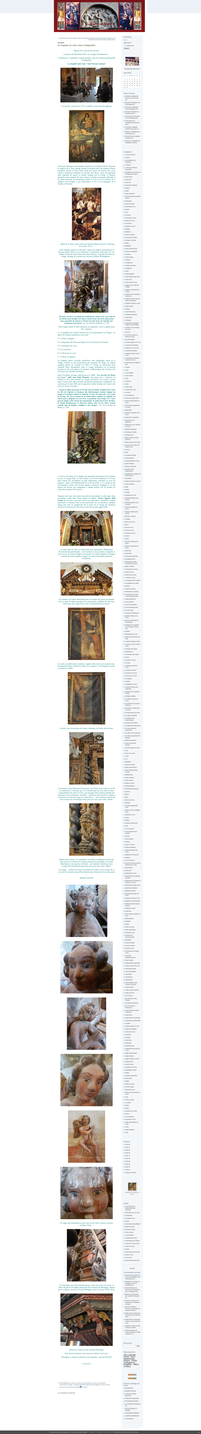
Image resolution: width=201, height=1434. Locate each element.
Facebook (84, 1387)
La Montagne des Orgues (132, 1240)
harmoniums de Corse (131, 569)
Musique (127, 803)
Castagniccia (129, 262)
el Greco (127, 449)
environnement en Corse (132, 461)
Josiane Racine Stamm (131, 1275)
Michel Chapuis (129, 777)
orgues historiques (130, 847)
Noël (126, 826)
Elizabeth (128, 1281)
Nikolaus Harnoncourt (131, 823)
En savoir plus (135, 1432)
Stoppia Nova (129, 1061)
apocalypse (128, 201)
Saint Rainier (129, 980)
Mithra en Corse (129, 783)
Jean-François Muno (131, 604)
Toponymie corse (130, 1089)
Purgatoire (128, 940)
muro (132, 1357)
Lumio (127, 756)
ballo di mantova (130, 234)
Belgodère (128, 246)
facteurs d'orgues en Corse (132, 481)
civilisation (128, 320)
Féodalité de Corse (130, 495)
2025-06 (127, 1164)
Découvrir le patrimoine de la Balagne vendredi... (132, 1302)
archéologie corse (130, 206)
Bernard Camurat (130, 1229)
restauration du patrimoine (132, 963)
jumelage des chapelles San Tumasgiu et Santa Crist (132, 626)
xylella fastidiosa (130, 1129)
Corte (126, 378)
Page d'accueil (111, 38)
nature (127, 817)
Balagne (127, 229)
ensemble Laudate (130, 455)
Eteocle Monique (130, 1288)
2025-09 (127, 1158)
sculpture (127, 1023)
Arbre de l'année (130, 204)
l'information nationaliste (132, 1398)
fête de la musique (130, 516)
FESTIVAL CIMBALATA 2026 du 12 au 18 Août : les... (132, 98)
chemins (127, 309)
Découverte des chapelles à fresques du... (132, 1296)
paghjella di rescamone (132, 854)
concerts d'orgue (130, 339)
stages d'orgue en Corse (132, 1059)
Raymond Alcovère (130, 1391)
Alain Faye (128, 179)
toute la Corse (129, 1254)
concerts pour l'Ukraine (131, 345)
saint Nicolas (129, 977)
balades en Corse (130, 226)
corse (126, 370)
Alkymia (127, 188)
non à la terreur (129, 829)
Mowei (127, 794)
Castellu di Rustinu (130, 265)
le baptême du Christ (131, 684)
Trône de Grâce (129, 1100)
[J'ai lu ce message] (199, 1432)
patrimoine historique (131, 888)
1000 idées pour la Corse (132, 1212)
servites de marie (105, 1384)
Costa (127, 384)
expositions (128, 478)
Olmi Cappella (129, 839)
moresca (127, 791)
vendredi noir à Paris (131, 1111)
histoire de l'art (129, 572)
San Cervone (129, 995)
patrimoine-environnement (132, 901)
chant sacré (128, 279)
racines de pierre (130, 945)
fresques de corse (130, 533)
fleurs (126, 524)
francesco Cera (129, 530)
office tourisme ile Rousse (132, 1252)
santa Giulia (128, 1015)
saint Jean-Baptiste (130, 971)
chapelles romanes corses (132, 303)
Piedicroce (128, 911)
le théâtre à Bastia (130, 696)
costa (134, 1360)
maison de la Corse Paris (132, 1243)
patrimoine (128, 870)
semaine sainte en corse (132, 1026)
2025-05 (127, 1167)
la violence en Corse (131, 673)
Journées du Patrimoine (132, 613)
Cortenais (128, 381)
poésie (127, 924)
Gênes (127, 539)
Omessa (127, 841)
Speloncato (128, 1040)
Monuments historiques (132, 789)
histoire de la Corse (130, 575)
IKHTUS (127, 586)
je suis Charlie (129, 602)
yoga (126, 1132)
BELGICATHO (129, 1388)
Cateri (127, 271)
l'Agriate (127, 631)
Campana (128, 254)
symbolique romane (131, 1070)
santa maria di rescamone (132, 1018)
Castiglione (128, 268)
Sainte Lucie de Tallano (132, 990)
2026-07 (127, 1147)
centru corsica (129, 1232)
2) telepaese (128, 1215)
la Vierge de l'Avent (130, 670)
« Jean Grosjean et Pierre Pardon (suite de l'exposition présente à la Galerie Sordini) (82, 38)
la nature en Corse (130, 660)
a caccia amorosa (130, 154)
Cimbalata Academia (131, 314)
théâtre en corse (129, 1084)
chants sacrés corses (131, 282)
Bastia (127, 243)
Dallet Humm (129, 1313)
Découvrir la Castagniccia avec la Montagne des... (132, 1283)
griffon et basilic (129, 566)
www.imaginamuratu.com (132, 1260)
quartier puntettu (130, 942)
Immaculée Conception (131, 591)
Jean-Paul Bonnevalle (131, 607)
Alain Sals (128, 182)
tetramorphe (128, 1078)
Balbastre (128, 232)
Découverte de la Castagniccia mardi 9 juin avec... (132, 122)
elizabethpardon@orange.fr (132, 69)
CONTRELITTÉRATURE (132, 1416)
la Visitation (128, 678)
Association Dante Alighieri (132, 1224)
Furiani (127, 536)
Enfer (126, 452)
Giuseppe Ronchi (130, 559)
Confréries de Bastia (131, 350)
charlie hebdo (129, 306)
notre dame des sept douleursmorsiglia (69, 1387)
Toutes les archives (130, 1172)
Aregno (127, 209)
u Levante (128, 1102)
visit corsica (128, 1257)
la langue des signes (131, 649)
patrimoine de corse (131, 873)
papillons (127, 857)
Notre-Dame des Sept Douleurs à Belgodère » (102, 39)
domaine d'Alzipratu (131, 429)
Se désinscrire (130, 45)
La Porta (127, 663)
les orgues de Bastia (131, 715)
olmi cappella (130, 1355)
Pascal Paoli (128, 867)
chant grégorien (129, 274)
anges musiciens (130, 193)
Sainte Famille (129, 987)
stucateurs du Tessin (131, 1067)
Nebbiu (127, 820)
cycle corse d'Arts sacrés (132, 398)
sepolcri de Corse (130, 1032)
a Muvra (127, 157)
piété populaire (129, 918)
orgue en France (130, 844)
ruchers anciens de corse (132, 966)
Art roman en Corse (130, 218)
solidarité (127, 1037)
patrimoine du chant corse (132, 885)
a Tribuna (128, 165)
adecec (127, 1221)
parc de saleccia (130, 860)
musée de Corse (130, 1246)
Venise (127, 1114)
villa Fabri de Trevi (130, 1119)
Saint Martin (128, 974)
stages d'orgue (129, 1056)
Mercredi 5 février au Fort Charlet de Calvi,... (132, 1315)
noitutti (127, 1249)
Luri (126, 759)
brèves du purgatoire (131, 251)
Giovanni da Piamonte (131, 556)
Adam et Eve (128, 177)
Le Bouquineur (129, 1418)
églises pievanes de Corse (132, 442)
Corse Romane (129, 1235)
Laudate (127, 681)
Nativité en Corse (130, 814)
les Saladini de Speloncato (132, 725)
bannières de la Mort (131, 237)
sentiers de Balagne (131, 1029)
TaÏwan (127, 1073)
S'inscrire (128, 43)
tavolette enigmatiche (131, 1075)
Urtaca (127, 1105)
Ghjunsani (128, 550)
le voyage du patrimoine (79, 1384)
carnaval (127, 260)
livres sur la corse (130, 753)
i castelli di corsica (130, 577)
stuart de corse (129, 1064)
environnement (129, 458)
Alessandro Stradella (131, 185)
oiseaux (127, 836)
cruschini (127, 392)
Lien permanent (101, 1383)
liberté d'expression (130, 740)
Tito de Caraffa (129, 1087)
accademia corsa (130, 1218)
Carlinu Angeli (129, 257)
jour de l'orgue (129, 610)
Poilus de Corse (129, 927)
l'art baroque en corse (131, 634)
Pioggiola (128, 921)
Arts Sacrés (128, 223)
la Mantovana (129, 651)
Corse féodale (129, 373)
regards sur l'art (129, 948)
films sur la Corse (130, 522)
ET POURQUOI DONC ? (132, 1401)
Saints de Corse (129, 993)
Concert (127, 332)
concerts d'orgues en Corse (133, 342)
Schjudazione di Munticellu (133, 1020)
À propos (132, 1268)
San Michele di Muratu (131, 1003)
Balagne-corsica (130, 1226)
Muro (126, 797)
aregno (127, 1360)
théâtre (127, 1081)
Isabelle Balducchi (130, 599)
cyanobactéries (129, 395)
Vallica (127, 1108)
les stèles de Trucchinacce (132, 733)
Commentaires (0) (63, 1384)
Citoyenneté (128, 317)
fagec (126, 487)
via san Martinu (129, 1116)
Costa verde (128, 387)
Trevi (126, 1097)
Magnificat (128, 762)
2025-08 (127, 1161)
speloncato (129, 1358)
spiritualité (128, 1043)
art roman (128, 215)
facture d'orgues (129, 484)
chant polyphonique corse (132, 276)
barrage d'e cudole (130, 240)
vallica (136, 1364)
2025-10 (127, 1155)
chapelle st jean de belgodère (93, 1384)
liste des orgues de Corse (132, 748)
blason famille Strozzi (131, 248)
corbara (127, 1366)
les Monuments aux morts (132, 712)
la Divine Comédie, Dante (132, 641)
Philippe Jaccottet (130, 908)
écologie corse (129, 435)
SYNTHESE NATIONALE (132, 1413)
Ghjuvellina (128, 553)
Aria (126, 212)
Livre (126, 750)
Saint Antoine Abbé (130, 968)
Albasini (127, 1326)
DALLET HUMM (129, 1307)
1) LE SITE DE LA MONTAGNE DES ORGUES (130, 1208)
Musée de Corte (129, 800)
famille (127, 489)
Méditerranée (129, 775)
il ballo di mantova (130, 589)
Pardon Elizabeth (130, 1330)
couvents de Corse (130, 389)
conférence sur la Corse (132, 348)
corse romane (129, 375)
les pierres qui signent (131, 723)
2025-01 (127, 1169)
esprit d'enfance (129, 463)
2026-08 (127, 1144)
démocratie (128, 410)
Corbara (127, 367)
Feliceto (127, 492)
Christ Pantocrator (130, 312)
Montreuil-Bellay (130, 786)
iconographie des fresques (132, 580)
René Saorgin (129, 960)
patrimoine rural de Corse (132, 898)
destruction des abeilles (132, 417)
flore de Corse (129, 527)
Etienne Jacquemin (130, 466)
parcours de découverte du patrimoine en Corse (84, 1383)
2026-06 (127, 1150)
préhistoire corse (130, 932)
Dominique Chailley (131, 432)
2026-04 (127, 1153)
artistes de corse (130, 220)
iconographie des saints (132, 583)
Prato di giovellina (130, 929)
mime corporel (129, 780)
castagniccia (129, 1362)
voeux (127, 1127)
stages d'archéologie (131, 1053)
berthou (127, 1294)
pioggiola (128, 1364)
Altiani (127, 191)
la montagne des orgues (132, 654)
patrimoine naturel (130, 891)
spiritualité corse (130, 1046)
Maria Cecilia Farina (131, 767)
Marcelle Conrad (130, 764)
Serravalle (128, 1034)
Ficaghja (127, 519)
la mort (127, 657)
